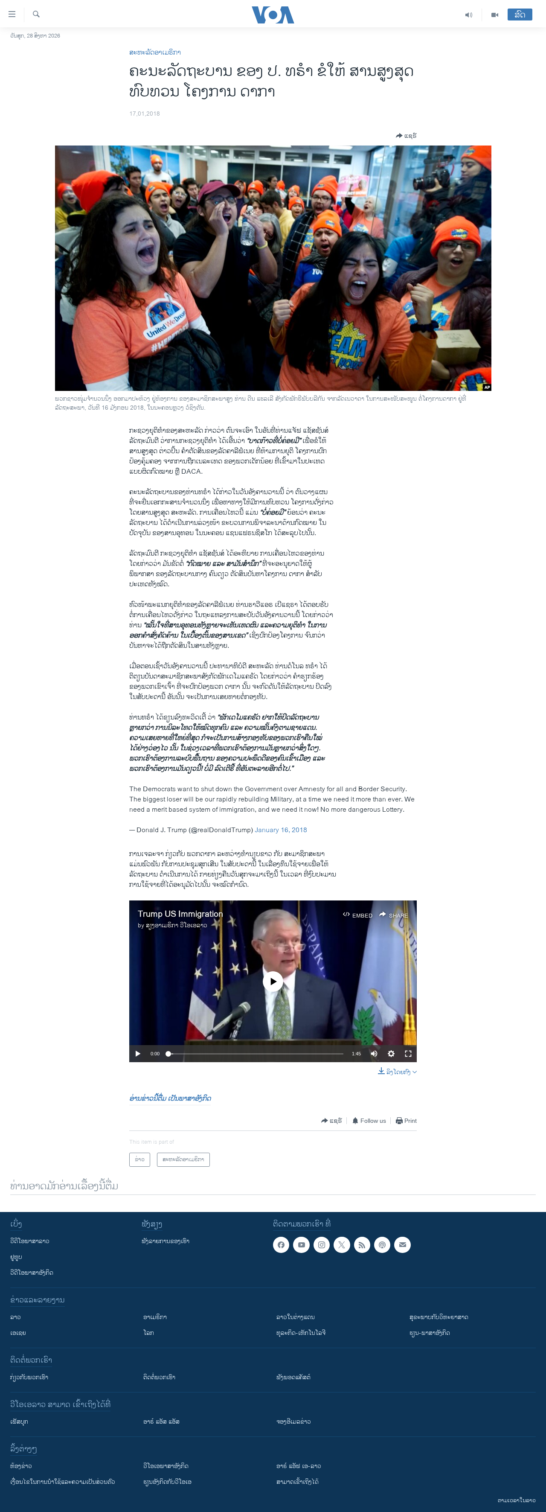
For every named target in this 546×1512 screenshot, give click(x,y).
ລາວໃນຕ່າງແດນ (295, 1317)
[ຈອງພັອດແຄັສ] (402, 1245)
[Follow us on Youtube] (301, 1245)
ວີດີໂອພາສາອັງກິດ (31, 1272)
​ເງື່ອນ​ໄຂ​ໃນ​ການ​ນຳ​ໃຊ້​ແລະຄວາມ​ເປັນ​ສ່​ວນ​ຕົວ (62, 1481)
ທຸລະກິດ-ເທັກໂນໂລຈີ (300, 1332)
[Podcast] (382, 1245)
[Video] (495, 15)
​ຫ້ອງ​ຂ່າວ (21, 1466)
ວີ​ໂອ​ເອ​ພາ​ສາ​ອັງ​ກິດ (166, 1466)
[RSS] (362, 1245)
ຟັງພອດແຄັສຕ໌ (293, 1377)
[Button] (406, 136)
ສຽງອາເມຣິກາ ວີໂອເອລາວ (176, 925)
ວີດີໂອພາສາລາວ (29, 1241)
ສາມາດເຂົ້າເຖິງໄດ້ (297, 1481)
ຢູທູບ (16, 1257)
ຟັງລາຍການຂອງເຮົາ (165, 1241)
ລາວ (15, 1317)
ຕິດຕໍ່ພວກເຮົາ (159, 1377)
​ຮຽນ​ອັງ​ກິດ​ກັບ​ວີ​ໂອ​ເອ (167, 1481)
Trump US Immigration (180, 914)
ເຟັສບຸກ (19, 1421)
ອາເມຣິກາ (155, 1317)
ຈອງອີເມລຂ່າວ (293, 1421)
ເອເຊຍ (18, 1332)
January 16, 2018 (281, 830)
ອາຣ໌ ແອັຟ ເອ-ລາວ (298, 1466)
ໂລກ (148, 1332)
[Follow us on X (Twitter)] (342, 1245)
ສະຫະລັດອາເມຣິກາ (155, 52)
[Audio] (469, 15)
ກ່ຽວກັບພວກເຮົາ (29, 1377)
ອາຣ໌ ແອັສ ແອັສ (161, 1421)
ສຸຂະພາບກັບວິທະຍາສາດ (439, 1317)
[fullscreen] (408, 1053)
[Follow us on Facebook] (281, 1245)
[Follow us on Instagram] (322, 1245)
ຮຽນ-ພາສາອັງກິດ (430, 1332)
